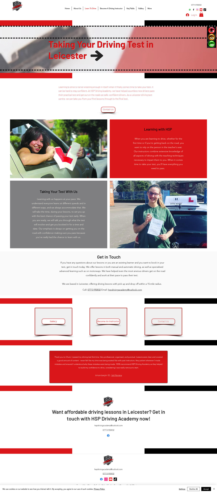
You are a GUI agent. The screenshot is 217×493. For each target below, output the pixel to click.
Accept (206, 489)
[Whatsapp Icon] (211, 37)
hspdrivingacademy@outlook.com (125, 289)
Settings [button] (182, 489)
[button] (201, 14)
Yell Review (116, 375)
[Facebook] (193, 9)
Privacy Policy (99, 489)
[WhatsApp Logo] (189, 9)
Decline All (193, 489)
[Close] (213, 489)
